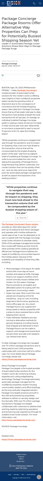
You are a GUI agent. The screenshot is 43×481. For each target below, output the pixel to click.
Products (21, 457)
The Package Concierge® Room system (20, 224)
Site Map (16, 474)
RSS (23, 474)
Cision (24, 478)
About (21, 459)
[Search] (40, 3)
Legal (9, 474)
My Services (21, 461)
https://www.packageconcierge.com (19, 359)
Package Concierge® (27, 90)
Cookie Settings (30, 474)
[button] (21, 75)
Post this (22, 218)
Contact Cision (21, 454)
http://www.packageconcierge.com (18, 420)
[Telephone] (34, 3)
